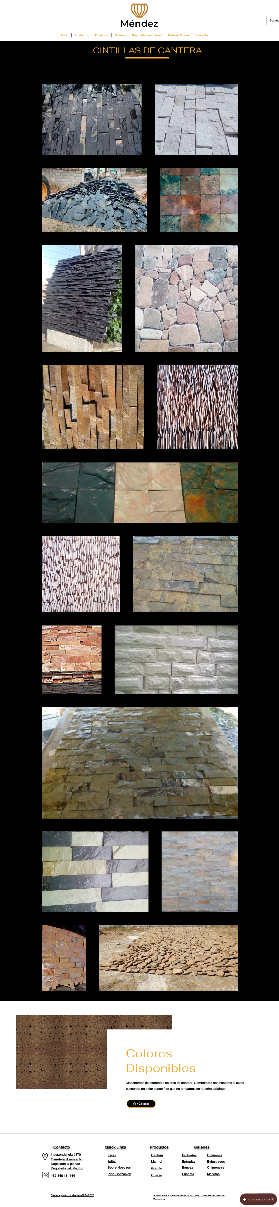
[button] (82, 35)
